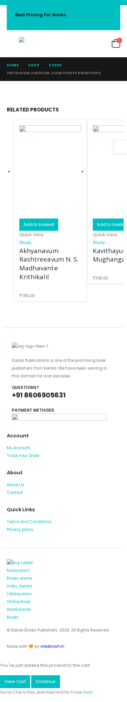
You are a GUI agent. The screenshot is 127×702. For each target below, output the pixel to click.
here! (87, 692)
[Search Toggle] (62, 43)
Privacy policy (20, 529)
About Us (15, 485)
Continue (46, 681)
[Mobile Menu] (13, 43)
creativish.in (52, 646)
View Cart (15, 681)
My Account (18, 448)
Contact (15, 492)
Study (25, 242)
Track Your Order (23, 455)
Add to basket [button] (38, 224)
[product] (50, 172)
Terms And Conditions (29, 521)
